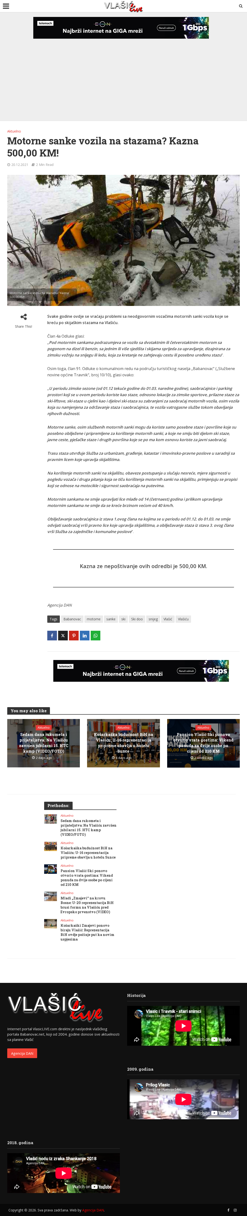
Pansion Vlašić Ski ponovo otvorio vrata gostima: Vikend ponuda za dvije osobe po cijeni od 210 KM (203, 743)
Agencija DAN (22, 1053)
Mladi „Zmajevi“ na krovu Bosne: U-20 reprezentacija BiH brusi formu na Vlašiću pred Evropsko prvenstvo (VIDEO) (87, 905)
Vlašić (168, 619)
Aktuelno (14, 131)
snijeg (153, 619)
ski (123, 619)
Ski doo (137, 619)
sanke (111, 619)
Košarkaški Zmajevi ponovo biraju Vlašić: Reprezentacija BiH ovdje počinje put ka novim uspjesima (87, 932)
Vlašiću (183, 619)
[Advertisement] (123, 75)
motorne (94, 619)
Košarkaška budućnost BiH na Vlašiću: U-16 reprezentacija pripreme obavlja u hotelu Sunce (123, 743)
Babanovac (72, 619)
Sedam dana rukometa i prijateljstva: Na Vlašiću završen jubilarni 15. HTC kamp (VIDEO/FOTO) (43, 743)
